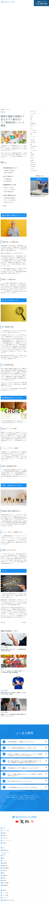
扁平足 (31, 156)
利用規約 (4, 843)
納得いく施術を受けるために (9, 195)
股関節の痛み (32, 142)
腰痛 (31, 134)
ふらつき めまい (33, 124)
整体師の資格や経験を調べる (9, 198)
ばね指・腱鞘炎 (4, 647)
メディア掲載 (5, 895)
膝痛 (31, 144)
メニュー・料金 (5, 830)
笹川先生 (32, 148)
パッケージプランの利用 (8, 189)
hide (5, 162)
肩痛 (31, 119)
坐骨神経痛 (32, 140)
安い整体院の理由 (7, 179)
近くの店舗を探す (4, 803)
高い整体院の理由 (7, 181)
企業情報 (4, 890)
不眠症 (31, 126)
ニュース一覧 (5, 892)
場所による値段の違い (8, 172)
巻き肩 (2, 668)
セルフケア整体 (33, 150)
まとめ (5, 206)
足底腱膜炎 (32, 154)
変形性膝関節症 (33, 146)
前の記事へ (3, 622)
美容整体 (32, 160)
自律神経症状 (32, 123)
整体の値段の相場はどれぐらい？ (10, 168)
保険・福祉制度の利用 (8, 191)
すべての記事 (32, 113)
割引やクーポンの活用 (8, 187)
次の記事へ (24, 622)
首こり (31, 121)
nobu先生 (32, 168)
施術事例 (4, 833)
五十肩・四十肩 (33, 130)
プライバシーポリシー (7, 840)
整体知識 (3, 111)
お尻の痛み (4, 870)
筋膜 (31, 152)
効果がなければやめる (8, 202)
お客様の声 (4, 835)
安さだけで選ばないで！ (8, 176)
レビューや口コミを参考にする (10, 200)
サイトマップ (5, 897)
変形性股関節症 (5, 868)
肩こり (31, 128)
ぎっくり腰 (32, 136)
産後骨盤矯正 (32, 166)
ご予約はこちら (5, 838)
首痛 (31, 117)
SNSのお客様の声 (33, 170)
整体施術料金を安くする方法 (9, 184)
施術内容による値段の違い (9, 170)
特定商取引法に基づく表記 (8, 900)
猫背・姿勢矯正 (33, 164)
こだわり (4, 828)
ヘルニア (32, 138)
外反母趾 (32, 158)
